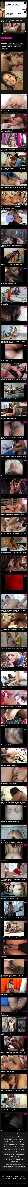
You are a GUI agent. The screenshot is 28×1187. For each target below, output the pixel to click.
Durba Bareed (10, 1137)
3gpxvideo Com (14, 1161)
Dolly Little (4, 48)
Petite (20, 43)
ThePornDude (8, 1176)
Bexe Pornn (18, 1137)
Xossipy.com (7, 1183)
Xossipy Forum (16, 1174)
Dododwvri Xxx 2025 (14, 1156)
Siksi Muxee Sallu (9, 1141)
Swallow (15, 46)
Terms (16, 1176)
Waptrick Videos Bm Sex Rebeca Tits (14, 1164)
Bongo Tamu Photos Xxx (18, 1149)
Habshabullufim (19, 1141)
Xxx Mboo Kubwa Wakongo (10, 1144)
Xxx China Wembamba (20, 1166)
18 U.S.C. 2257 (6, 1178)
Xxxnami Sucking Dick (8, 1166)
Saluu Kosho (7, 1149)
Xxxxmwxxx (21, 1144)
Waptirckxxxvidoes (14, 1169)
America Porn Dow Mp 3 (8, 1151)
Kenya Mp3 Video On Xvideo (10, 1139)
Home (8, 1174)
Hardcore (15, 43)
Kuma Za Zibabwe (8, 1146)
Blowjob (4, 46)
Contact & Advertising (19, 1178)
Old (20, 46)
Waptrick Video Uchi (21, 1151)
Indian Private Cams (10, 0)
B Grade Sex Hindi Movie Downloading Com (14, 1159)
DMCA (22, 1176)
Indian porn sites (20, 0)
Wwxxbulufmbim (20, 1154)
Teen (10, 43)
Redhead (10, 46)
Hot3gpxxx (21, 1139)
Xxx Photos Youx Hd (9, 1154)
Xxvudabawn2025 (19, 1146)
